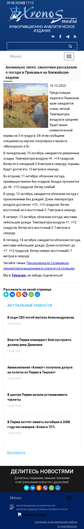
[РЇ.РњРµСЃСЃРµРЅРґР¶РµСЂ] (6, 294)
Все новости (16, 452)
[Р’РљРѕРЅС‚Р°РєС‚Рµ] (12, 294)
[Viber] (25, 294)
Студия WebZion (67, 526)
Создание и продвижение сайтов (56, 521)
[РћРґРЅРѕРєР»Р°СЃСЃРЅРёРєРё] (18, 294)
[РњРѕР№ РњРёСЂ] (37, 294)
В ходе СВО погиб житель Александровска (40, 317)
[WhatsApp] (31, 294)
